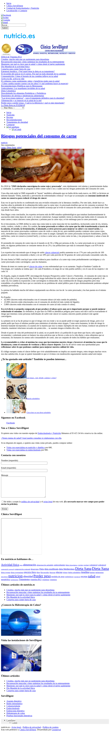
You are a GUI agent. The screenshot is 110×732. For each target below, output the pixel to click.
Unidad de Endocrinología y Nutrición (22, 8)
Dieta (41, 569)
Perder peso (42, 576)
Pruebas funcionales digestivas (19, 716)
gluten (65, 572)
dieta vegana (5, 572)
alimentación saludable (45, 565)
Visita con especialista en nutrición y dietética (25, 447)
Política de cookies (50, 727)
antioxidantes (59, 565)
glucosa (59, 572)
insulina (85, 572)
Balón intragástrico (14, 703)
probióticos (69, 577)
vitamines (53, 580)
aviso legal (47, 501)
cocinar (86, 565)
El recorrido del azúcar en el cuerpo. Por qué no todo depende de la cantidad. (33, 74)
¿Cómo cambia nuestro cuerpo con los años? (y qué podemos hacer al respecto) (34, 83)
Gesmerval (56, 730)
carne (3, 147)
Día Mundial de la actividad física (15, 66)
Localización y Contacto (16, 10)
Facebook (10, 423)
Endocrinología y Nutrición (49, 433)
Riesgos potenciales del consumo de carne (39, 136)
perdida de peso (58, 576)
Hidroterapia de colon (15, 713)
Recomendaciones (14, 120)
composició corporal (7, 569)
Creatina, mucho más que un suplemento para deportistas (25, 59)
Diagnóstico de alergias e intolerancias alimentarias (22, 95)
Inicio (8, 3)
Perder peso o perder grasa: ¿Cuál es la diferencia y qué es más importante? (33, 103)
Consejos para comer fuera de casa (15, 69)
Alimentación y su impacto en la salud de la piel (21, 100)
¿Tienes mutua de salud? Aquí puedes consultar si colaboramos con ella (31, 438)
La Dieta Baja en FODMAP (13, 105)
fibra (38, 572)
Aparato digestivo (13, 701)
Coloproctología (13, 706)
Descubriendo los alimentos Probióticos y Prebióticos (23, 93)
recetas (84, 576)
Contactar (10, 124)
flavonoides (45, 572)
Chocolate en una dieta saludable (39, 412)
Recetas (9, 117)
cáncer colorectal (52, 252)
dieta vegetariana (17, 572)
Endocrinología (12, 708)
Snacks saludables (33, 398)
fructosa (52, 572)
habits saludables (74, 572)
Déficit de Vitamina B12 (11, 57)
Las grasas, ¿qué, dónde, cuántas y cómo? (41, 378)
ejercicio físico (30, 572)
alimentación (29, 564)
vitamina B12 (36, 579)
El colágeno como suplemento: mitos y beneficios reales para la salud (30, 81)
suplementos (14, 579)
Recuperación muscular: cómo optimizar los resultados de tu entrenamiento (32, 62)
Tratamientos (24, 579)
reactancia (77, 576)
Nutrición (10, 115)
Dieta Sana (11, 147)
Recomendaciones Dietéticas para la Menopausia (21, 86)
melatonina (99, 572)
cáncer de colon (35, 266)
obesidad (28, 576)
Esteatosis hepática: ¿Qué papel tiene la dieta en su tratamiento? (28, 71)
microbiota (4, 576)
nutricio (4, 142)
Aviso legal (16, 727)
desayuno (35, 569)
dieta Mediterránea (67, 569)
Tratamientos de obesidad (17, 122)
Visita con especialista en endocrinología (23, 450)
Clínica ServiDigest (14, 6)
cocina (80, 565)
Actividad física (10, 564)
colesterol (93, 565)
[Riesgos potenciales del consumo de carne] (42, 182)
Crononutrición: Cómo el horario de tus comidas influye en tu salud (29, 76)
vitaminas (45, 580)
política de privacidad (30, 501)
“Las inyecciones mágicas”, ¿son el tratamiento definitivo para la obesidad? (33, 98)
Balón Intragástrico (72, 565)
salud (19, 147)
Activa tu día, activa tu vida (12, 79)
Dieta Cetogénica (8, 91)
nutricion (15, 576)
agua (21, 565)
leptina (92, 572)
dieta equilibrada (51, 569)
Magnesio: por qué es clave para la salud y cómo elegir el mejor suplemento (33, 64)
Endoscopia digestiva (15, 711)
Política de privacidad (32, 727)
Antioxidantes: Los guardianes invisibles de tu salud (23, 88)
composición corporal (22, 569)
